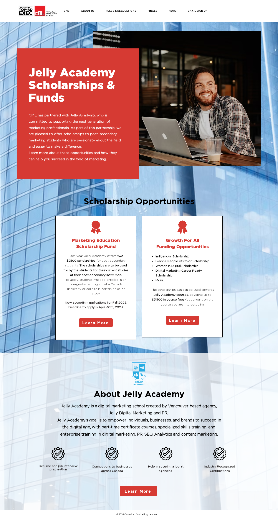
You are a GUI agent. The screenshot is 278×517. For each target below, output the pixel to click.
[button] (91, 11)
